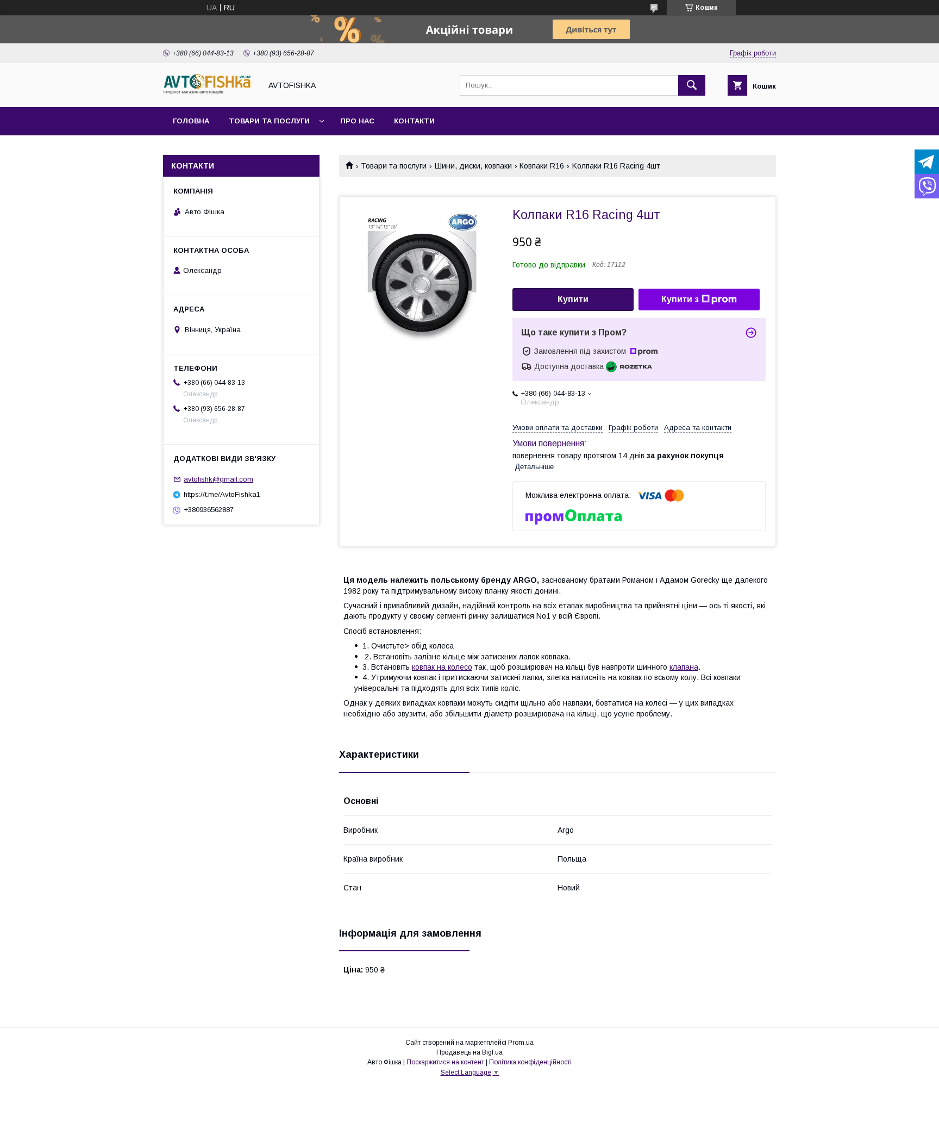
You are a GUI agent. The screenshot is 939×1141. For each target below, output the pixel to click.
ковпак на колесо (442, 667)
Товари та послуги (269, 121)
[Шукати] (691, 85)
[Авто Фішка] (209, 93)
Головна (191, 121)
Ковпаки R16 (541, 165)
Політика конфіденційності (530, 1062)
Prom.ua (521, 1042)
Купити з (680, 299)
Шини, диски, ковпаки (473, 165)
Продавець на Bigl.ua (469, 1052)
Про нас (357, 121)
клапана (683, 667)
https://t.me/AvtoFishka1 (222, 494)
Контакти (414, 121)
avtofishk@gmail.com (218, 479)
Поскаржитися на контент (445, 1062)
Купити (573, 299)
